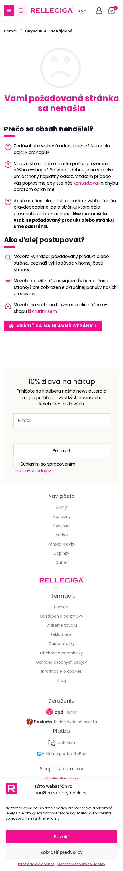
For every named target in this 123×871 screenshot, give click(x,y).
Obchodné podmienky (61, 653)
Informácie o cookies (36, 864)
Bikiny (61, 507)
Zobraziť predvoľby (61, 852)
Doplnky (61, 553)
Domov (10, 31)
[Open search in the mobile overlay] (21, 10)
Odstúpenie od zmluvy (61, 616)
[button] (9, 10)
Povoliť (61, 837)
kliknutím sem (42, 311)
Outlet (61, 562)
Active (61, 535)
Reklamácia (61, 634)
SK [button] (80, 10)
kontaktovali (87, 183)
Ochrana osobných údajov (81, 864)
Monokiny (62, 516)
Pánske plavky (61, 544)
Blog (61, 680)
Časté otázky (62, 643)
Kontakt (61, 607)
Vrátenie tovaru (61, 625)
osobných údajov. (33, 471)
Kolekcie (61, 525)
